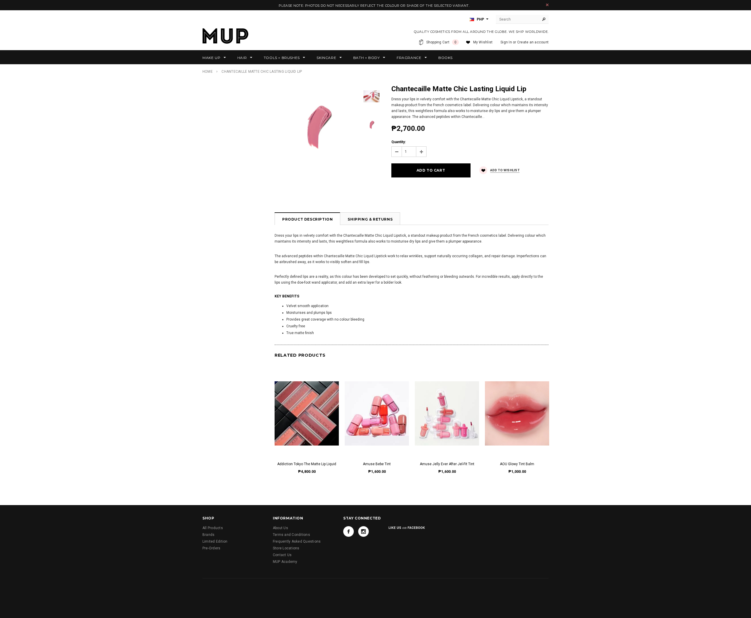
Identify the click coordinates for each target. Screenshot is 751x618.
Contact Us (282, 555)
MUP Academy (285, 562)
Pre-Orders (211, 548)
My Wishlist (483, 42)
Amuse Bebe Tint (377, 464)
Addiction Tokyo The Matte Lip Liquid (306, 464)
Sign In (506, 42)
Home (207, 72)
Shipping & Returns (370, 219)
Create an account (533, 42)
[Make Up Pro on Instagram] (363, 531)
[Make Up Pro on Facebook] (348, 531)
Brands (208, 535)
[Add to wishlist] (307, 407)
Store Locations (286, 548)
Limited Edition (215, 541)
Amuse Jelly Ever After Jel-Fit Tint (447, 464)
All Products (212, 528)
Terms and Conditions (291, 535)
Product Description (307, 219)
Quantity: (398, 142)
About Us (280, 528)
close (547, 5)
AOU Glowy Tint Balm (517, 464)
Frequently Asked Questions (297, 541)
